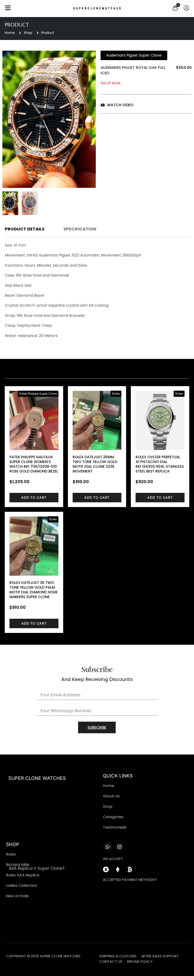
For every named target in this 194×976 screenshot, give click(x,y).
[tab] (24, 230)
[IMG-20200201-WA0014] (49, 119)
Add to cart (34, 497)
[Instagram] (119, 847)
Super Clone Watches (37, 778)
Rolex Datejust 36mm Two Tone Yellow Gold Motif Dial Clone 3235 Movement (95, 464)
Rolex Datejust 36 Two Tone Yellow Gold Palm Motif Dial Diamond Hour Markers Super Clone (33, 589)
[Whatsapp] (107, 847)
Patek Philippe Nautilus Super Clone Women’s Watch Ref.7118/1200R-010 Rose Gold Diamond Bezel (33, 464)
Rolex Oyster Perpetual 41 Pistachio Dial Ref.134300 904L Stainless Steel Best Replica (160, 464)
